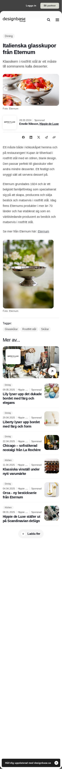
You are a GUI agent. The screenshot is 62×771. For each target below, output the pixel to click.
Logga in (31, 5)
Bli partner (50, 5)
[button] (52, 371)
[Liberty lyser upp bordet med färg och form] (31, 420)
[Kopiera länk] (54, 137)
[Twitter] (38, 137)
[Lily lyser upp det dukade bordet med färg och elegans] (31, 394)
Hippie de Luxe (49, 123)
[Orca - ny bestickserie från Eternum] (31, 491)
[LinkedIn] (31, 137)
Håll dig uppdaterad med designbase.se (28, 762)
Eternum (43, 231)
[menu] (57, 19)
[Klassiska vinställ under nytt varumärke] (31, 467)
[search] (48, 19)
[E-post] (46, 137)
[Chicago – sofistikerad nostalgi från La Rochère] (31, 443)
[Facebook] (23, 137)
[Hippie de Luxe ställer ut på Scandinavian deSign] (31, 514)
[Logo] (14, 19)
